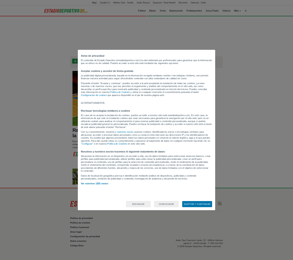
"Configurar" (87, 143)
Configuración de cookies (94, 95)
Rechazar (138, 204)
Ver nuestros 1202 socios (94, 183)
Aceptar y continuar (197, 204)
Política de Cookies (120, 92)
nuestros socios (125, 132)
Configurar (166, 204)
